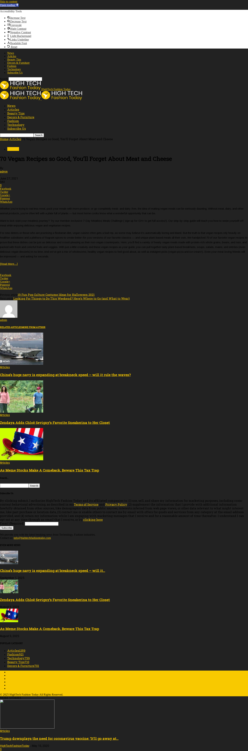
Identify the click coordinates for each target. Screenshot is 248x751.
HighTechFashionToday (14, 746)
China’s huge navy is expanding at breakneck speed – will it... (52, 570)
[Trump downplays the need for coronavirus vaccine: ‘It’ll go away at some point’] (27, 727)
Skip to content (8, 1)
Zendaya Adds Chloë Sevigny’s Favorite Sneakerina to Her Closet (55, 422)
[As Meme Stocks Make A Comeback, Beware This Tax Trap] (21, 459)
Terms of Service (86, 504)
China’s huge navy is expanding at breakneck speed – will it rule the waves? (65, 374)
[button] (9, 5)
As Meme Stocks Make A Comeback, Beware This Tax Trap (49, 470)
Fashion (11, 66)
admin (4, 171)
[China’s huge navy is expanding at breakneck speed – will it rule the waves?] (21, 363)
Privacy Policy (116, 504)
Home (4, 139)
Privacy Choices (16, 688)
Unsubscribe (14, 678)
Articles (11, 56)
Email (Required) (12, 523)
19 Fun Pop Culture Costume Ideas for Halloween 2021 (56, 295)
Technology (14, 69)
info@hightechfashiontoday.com (32, 537)
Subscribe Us (15, 72)
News (10, 53)
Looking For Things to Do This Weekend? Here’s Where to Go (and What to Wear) (71, 298)
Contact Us (13, 675)
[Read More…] (9, 263)
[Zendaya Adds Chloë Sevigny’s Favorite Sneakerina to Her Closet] (21, 411)
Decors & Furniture (18, 62)
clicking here (93, 519)
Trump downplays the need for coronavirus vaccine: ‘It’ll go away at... (59, 738)
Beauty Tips (14, 59)
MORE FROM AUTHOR (33, 327)
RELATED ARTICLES (11, 327)
